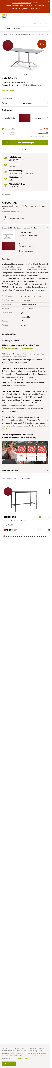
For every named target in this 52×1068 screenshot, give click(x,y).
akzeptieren (8, 1064)
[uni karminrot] (5, 529)
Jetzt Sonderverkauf (21, 2)
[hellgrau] (15, 529)
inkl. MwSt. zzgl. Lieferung (39, 135)
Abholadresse (27, 346)
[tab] (25, 226)
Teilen (7, 193)
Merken (26, 148)
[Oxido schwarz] (7, 529)
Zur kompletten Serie (11, 210)
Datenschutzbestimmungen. (18, 1058)
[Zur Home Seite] (4, 16)
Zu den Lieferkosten (20, 384)
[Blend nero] (10, 529)
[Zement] (12, 529)
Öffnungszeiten (8, 346)
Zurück (6, 34)
